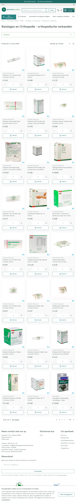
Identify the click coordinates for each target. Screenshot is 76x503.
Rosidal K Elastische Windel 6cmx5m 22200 (12, 353)
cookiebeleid (5, 500)
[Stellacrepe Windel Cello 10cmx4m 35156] (62, 59)
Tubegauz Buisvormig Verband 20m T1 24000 (37, 261)
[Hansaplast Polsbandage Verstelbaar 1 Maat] (62, 382)
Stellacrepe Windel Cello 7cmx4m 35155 (36, 307)
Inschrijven (38, 471)
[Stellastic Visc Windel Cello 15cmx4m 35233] (13, 59)
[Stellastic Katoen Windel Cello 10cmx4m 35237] (38, 336)
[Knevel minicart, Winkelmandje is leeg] (65, 10)
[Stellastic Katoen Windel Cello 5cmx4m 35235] (62, 105)
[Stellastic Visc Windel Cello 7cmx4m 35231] (13, 244)
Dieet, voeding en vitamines (61, 16)
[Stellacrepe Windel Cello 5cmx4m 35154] (62, 290)
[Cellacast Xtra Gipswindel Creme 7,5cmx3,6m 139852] (13, 152)
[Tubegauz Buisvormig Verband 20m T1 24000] (38, 244)
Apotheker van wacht (68, 443)
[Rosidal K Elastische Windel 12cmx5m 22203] (13, 382)
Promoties (23, 16)
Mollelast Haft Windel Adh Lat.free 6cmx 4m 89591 (36, 169)
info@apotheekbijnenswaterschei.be (21, 445)
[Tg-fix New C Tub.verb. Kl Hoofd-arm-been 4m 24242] (62, 198)
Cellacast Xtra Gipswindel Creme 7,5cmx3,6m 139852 (12, 169)
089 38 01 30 (12, 443)
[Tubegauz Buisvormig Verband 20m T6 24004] (62, 152)
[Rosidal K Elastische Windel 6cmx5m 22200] (13, 336)
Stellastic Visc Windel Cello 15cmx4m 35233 (12, 76)
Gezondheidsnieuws (67, 440)
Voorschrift (64, 446)
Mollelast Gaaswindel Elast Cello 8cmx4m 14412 (11, 122)
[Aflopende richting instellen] (73, 43)
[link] (57, 419)
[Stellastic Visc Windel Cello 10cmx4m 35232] (13, 198)
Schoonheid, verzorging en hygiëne (39, 16)
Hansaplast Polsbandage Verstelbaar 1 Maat (60, 399)
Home (3, 21)
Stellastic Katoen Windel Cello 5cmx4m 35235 (62, 122)
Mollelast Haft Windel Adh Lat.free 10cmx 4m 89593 (36, 122)
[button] (38, 34)
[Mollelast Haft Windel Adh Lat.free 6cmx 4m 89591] (38, 152)
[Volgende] (73, 419)
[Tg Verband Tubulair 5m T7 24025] (38, 382)
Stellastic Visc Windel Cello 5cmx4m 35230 (12, 307)
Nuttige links (65, 438)
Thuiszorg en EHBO (12, 21)
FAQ (41, 435)
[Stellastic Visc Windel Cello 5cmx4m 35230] (13, 290)
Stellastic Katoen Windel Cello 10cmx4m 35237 (37, 353)
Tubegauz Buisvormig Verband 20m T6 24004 (62, 169)
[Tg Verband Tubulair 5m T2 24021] (38, 198)
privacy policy (63, 475)
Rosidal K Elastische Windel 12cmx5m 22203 (12, 399)
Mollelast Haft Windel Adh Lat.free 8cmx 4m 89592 (61, 353)
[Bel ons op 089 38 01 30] (58, 10)
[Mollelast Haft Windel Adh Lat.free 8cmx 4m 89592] (62, 336)
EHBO (22, 21)
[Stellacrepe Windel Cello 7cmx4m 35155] (38, 290)
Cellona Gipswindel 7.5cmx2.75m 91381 (59, 261)
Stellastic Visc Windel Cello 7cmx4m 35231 (12, 261)
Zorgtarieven (65, 448)
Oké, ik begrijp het (66, 494)
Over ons (63, 435)
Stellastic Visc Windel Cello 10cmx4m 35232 (12, 215)
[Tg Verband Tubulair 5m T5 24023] (38, 59)
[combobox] (34, 10)
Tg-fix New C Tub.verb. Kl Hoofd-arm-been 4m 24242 (61, 215)
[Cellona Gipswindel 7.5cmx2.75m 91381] (62, 244)
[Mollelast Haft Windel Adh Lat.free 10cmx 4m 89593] (38, 105)
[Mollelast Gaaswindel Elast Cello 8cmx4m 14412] (13, 105)
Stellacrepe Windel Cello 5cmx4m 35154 (60, 307)
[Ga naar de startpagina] (10, 10)
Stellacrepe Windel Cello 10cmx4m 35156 (60, 76)
